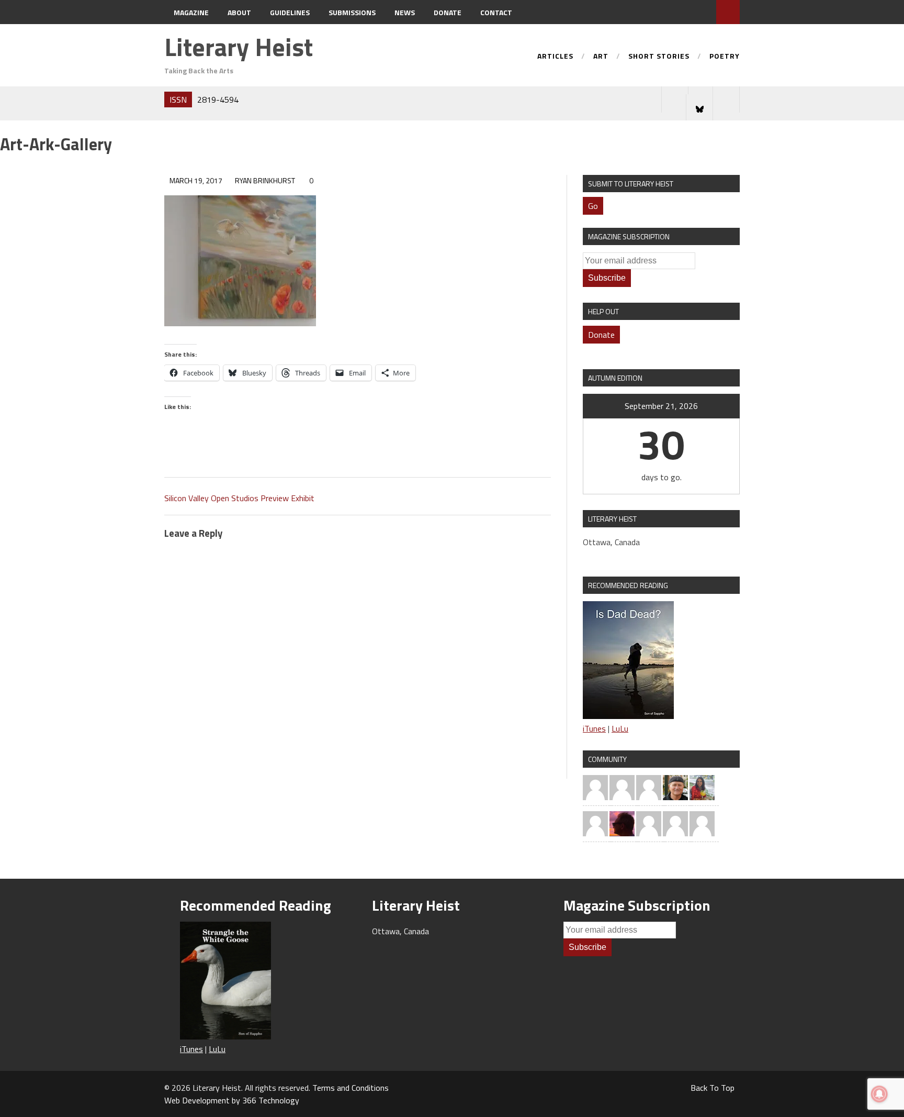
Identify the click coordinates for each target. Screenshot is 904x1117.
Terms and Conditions (350, 1087)
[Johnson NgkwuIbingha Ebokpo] (622, 786)
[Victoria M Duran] (702, 822)
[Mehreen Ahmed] (702, 786)
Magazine (191, 12)
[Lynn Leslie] (595, 786)
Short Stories (659, 56)
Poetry (724, 56)
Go (593, 206)
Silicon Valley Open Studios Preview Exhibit (239, 498)
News (404, 12)
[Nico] (648, 786)
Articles (555, 56)
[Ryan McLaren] (648, 822)
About (239, 12)
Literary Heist (238, 47)
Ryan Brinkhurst (265, 180)
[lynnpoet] (595, 822)
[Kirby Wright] (622, 822)
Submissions (352, 12)
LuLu (620, 728)
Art (600, 56)
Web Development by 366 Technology (231, 1100)
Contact (496, 12)
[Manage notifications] (879, 1094)
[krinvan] (675, 786)
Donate (447, 12)
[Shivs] (675, 822)
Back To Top (712, 1087)
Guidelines (290, 12)
